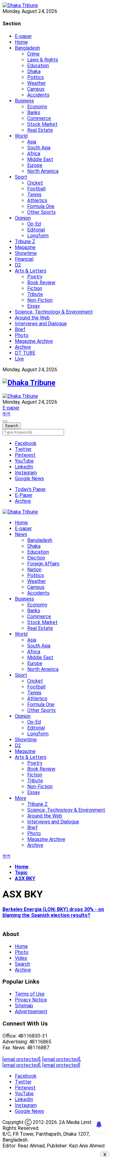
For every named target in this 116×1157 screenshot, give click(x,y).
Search (22, 964)
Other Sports (41, 212)
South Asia (38, 148)
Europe (34, 165)
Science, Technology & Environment (54, 312)
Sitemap (24, 1006)
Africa (33, 153)
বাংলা (6, 414)
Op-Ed (34, 224)
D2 (18, 265)
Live (19, 359)
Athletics (37, 200)
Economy (37, 107)
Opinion (23, 218)
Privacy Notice (31, 1000)
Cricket (35, 183)
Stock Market (42, 124)
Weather (36, 83)
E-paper (23, 36)
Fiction (34, 288)
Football (36, 189)
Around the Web (32, 318)
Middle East (40, 159)
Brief (20, 329)
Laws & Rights (42, 60)
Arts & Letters (30, 271)
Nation (34, 569)
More (20, 798)
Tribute (35, 294)
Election (36, 558)
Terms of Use (30, 994)
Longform (38, 236)
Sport (21, 177)
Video (21, 958)
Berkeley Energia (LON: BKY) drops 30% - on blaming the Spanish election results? (53, 912)
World (21, 136)
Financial (24, 259)
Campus (36, 89)
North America (42, 171)
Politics (35, 77)
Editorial (36, 230)
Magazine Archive (34, 341)
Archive (23, 347)
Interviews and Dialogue (41, 324)
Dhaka (34, 71)
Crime (33, 54)
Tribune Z (25, 241)
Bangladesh (27, 48)
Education (38, 66)
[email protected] (21, 1059)
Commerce (39, 118)
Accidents (38, 95)
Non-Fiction (40, 300)
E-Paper (23, 495)
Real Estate (40, 130)
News (21, 534)
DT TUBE (25, 353)
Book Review (41, 282)
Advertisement (31, 1011)
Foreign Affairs (43, 564)
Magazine (25, 247)
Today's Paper (30, 489)
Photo (21, 335)
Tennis (34, 195)
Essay (33, 306)
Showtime (26, 253)
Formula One (40, 206)
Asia (31, 142)
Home (21, 42)
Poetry (34, 277)
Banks (33, 112)
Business (24, 101)
